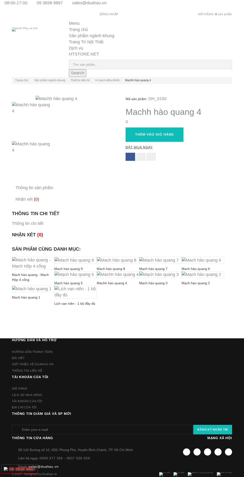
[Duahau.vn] (31, 34)
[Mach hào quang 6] (203, 260)
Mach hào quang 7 (153, 269)
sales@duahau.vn (89, 2)
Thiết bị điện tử (80, 80)
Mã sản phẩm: (136, 99)
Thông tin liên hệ (27, 370)
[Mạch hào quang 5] (75, 274)
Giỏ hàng (19, 388)
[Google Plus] (218, 452)
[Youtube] (207, 452)
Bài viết (18, 358)
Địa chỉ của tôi (24, 407)
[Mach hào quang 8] (118, 260)
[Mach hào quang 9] (75, 260)
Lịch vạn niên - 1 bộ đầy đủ (74, 303)
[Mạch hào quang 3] (160, 274)
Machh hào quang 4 (112, 283)
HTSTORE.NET (84, 54)
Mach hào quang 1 (26, 297)
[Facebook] (186, 452)
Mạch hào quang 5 (68, 283)
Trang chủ (78, 29)
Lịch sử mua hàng (27, 395)
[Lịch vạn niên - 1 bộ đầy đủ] (75, 292)
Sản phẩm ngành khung (91, 35)
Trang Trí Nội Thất (86, 42)
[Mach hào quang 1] (33, 289)
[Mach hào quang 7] (160, 260)
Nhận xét (27, 199)
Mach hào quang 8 (111, 269)
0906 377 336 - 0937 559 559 (65, 458)
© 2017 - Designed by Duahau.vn (34, 474)
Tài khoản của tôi (30, 377)
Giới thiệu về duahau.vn (33, 364)
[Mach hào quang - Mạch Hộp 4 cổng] (33, 263)
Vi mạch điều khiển (107, 80)
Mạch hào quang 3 (153, 283)
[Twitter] (197, 452)
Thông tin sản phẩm (34, 187)
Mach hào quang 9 (68, 269)
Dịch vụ (76, 48)
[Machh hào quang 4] (65, 121)
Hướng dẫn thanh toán (32, 352)
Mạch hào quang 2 (196, 283)
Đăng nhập (109, 14)
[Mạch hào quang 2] (203, 274)
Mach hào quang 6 (196, 269)
